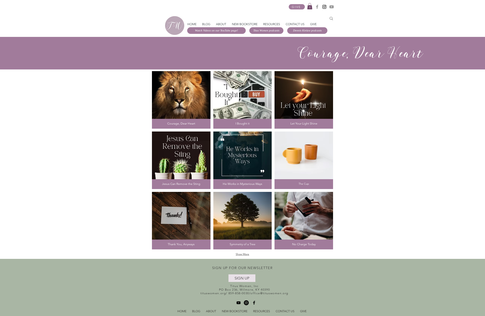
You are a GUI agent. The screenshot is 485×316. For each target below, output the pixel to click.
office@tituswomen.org (269, 293)
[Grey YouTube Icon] (331, 6)
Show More (242, 254)
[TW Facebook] (317, 6)
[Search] (331, 19)
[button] (309, 6)
